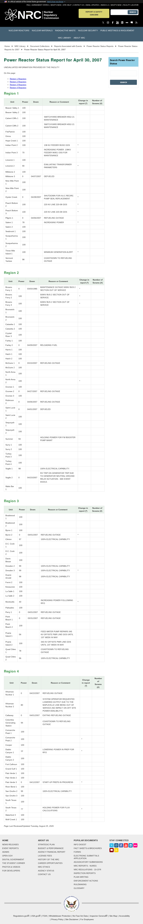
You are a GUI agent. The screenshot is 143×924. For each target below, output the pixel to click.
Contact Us (78, 5)
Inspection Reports (85, 873)
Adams (5, 852)
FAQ (28, 5)
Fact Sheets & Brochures (88, 848)
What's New (56, 5)
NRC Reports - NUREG (85, 866)
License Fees (45, 856)
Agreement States (40, 5)
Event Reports (10, 848)
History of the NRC (48, 859)
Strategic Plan (46, 844)
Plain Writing (81, 877)
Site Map (113, 916)
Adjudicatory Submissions (88, 862)
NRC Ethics (44, 867)
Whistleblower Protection (60, 916)
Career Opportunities (50, 863)
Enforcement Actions (86, 881)
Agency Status (46, 871)
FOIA (44, 916)
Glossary (79, 888)
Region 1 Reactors (18, 79)
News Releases (10, 844)
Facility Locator (131, 5)
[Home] (15, 15)
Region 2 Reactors (18, 82)
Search (132, 12)
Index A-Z (105, 5)
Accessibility (124, 916)
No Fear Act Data (80, 916)
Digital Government (13, 859)
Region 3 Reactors (18, 85)
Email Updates (92, 5)
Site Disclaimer (71, 919)
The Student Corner (13, 863)
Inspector (98, 916)
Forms (77, 852)
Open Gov (7, 856)
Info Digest (80, 844)
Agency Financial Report (51, 852)
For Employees (87, 919)
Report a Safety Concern (94, 13)
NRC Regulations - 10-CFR (87, 869)
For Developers (11, 871)
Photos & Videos (11, 867)
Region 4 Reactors (18, 87)
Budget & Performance (51, 848)
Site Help (67, 5)
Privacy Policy (57, 919)
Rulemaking (80, 884)
